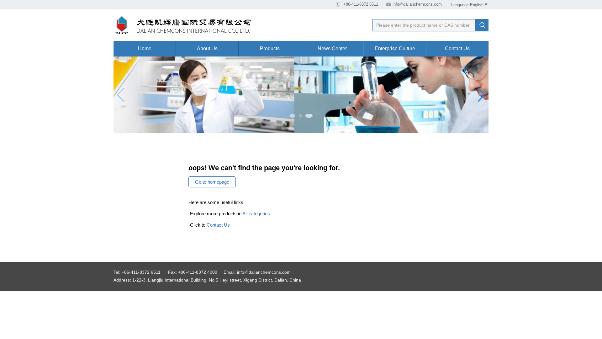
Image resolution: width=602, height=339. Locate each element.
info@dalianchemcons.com (417, 4)
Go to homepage (212, 182)
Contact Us (457, 48)
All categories (256, 213)
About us (207, 48)
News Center (332, 48)
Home (144, 48)
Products (270, 48)
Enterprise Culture (395, 48)
